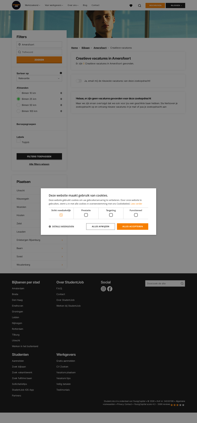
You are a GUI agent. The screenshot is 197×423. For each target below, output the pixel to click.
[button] (61, 226)
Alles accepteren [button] (132, 226)
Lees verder (136, 203)
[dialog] (98, 211)
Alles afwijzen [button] (100, 226)
